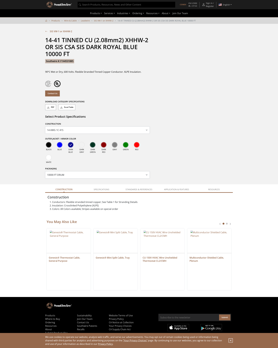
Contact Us (52, 93)
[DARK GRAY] (81, 144)
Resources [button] (152, 13)
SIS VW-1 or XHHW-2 (103, 20)
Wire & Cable (70, 20)
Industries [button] (122, 13)
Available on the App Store (178, 327)
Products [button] (95, 13)
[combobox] (126, 5)
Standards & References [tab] (139, 189)
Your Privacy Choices (120, 325)
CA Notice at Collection (121, 322)
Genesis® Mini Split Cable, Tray (113, 257)
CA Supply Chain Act (120, 329)
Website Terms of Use (121, 315)
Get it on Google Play (211, 327)
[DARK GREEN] (92, 144)
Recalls (81, 329)
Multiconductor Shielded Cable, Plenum (207, 259)
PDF (52, 107)
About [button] (165, 13)
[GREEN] (125, 144)
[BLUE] (59, 144)
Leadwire (85, 20)
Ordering (50, 322)
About (48, 329)
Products (55, 20)
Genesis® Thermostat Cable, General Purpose (65, 259)
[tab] (223, 224)
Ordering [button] (137, 13)
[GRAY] (114, 144)
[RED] (136, 144)
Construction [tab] (64, 189)
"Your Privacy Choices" (135, 340)
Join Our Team (180, 13)
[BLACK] (48, 144)
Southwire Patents (87, 325)
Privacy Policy (105, 344)
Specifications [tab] (101, 189)
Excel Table (68, 107)
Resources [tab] (214, 189)
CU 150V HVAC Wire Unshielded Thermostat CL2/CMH (160, 259)
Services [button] (108, 13)
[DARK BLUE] (70, 144)
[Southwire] (59, 4)
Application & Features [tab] (176, 189)
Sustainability (84, 315)
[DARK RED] (103, 144)
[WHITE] (48, 157)
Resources (51, 325)
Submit (225, 317)
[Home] (46, 20)
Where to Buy (52, 319)
